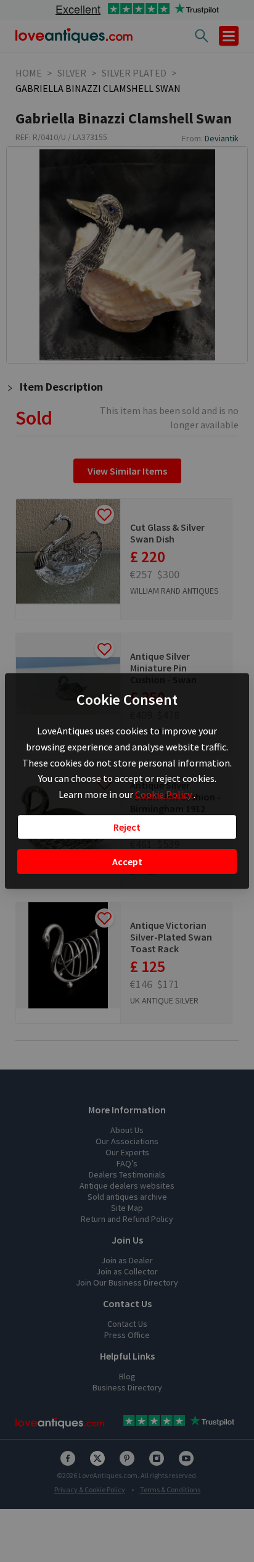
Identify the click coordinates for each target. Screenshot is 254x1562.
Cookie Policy (164, 794)
